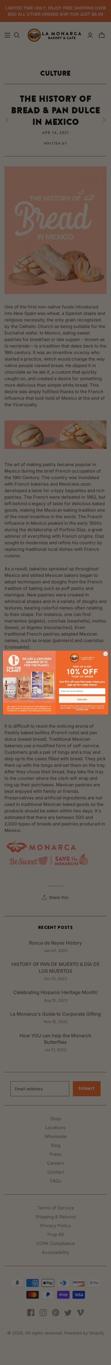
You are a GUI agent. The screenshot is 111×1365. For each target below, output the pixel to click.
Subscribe (82, 699)
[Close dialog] (105, 654)
